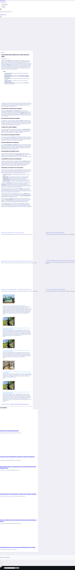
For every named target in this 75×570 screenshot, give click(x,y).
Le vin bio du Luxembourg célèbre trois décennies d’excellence (55, 289)
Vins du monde (4, 5)
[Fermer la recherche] (1, 566)
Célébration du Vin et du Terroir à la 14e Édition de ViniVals (55, 232)
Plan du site (8, 557)
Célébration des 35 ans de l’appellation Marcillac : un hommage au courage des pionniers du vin (16, 289)
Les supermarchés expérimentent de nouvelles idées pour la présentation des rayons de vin (60, 260)
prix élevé (17, 404)
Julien (3, 58)
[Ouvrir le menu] (1, 16)
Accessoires (4, 7)
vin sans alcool (26, 404)
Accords (3, 6)
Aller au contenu (2, 0)
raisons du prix (21, 404)
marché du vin (12, 404)
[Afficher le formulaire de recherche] (1, 9)
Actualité (2, 52)
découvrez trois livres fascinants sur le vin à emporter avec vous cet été (12, 232)
